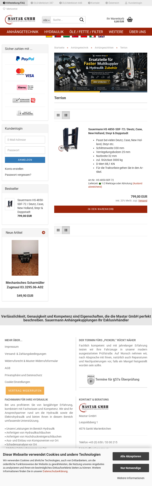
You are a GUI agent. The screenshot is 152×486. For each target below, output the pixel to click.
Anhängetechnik (22, 32)
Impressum (12, 346)
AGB (7, 368)
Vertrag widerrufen (25, 390)
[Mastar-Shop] (20, 20)
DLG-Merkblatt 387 (43, 3)
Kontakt (95, 3)
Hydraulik (54, 32)
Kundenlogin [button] (134, 3)
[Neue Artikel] (43, 233)
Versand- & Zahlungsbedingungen (25, 353)
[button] (112, 3)
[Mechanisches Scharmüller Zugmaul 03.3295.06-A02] (25, 258)
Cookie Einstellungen (17, 381)
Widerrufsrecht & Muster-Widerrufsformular (31, 361)
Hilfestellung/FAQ (15, 3)
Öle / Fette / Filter (86, 32)
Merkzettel (11, 9)
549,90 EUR (25, 296)
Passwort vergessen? (18, 174)
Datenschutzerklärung (55, 471)
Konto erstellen (14, 168)
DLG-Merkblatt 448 (72, 3)
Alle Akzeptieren (130, 456)
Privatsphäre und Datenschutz (23, 375)
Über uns (137, 32)
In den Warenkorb (101, 209)
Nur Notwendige (131, 468)
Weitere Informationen (130, 478)
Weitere (116, 32)
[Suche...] (82, 20)
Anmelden (25, 160)
